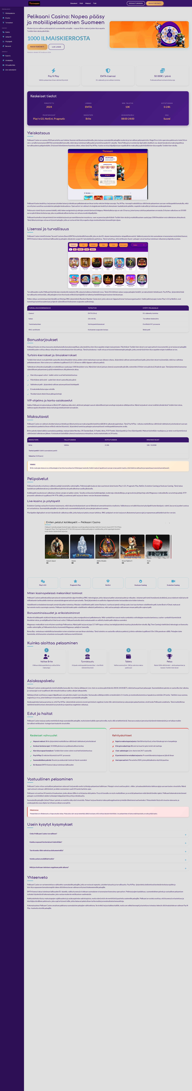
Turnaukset (9, 22)
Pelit (81, 3)
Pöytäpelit (8, 41)
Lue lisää (56, 47)
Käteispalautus (10, 13)
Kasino (7, 32)
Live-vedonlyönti (10, 70)
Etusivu (7, 18)
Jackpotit (8, 37)
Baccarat (8, 46)
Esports (7, 56)
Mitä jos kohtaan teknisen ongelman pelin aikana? (49, 867)
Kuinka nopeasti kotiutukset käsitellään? (46, 842)
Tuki (94, 3)
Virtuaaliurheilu (10, 65)
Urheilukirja (9, 60)
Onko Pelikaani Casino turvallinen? (43, 834)
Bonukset (73, 3)
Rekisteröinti (155, 3)
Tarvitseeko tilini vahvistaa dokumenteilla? (46, 850)
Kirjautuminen (136, 3)
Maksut (88, 3)
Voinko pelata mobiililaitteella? (42, 859)
